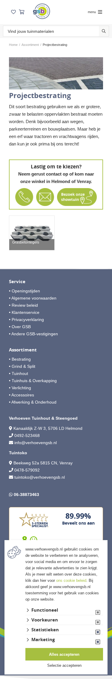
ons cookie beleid (71, 580)
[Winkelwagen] (21, 12)
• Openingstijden (24, 291)
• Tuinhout (18, 373)
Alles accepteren (64, 654)
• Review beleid (23, 305)
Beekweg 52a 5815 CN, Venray (42, 463)
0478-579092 (27, 470)
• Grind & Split (22, 366)
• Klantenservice (24, 312)
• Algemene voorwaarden (32, 298)
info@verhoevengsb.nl (35, 442)
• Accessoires (21, 395)
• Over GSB (20, 326)
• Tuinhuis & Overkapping (33, 380)
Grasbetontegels (25, 242)
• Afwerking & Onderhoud (32, 402)
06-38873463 (26, 494)
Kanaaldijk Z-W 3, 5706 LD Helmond (47, 428)
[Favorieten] (13, 12)
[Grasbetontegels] (31, 233)
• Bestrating (20, 359)
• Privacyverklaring (26, 319)
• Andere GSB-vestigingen (33, 333)
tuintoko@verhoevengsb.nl (39, 477)
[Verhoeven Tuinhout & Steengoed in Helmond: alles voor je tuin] (41, 11)
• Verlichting (20, 387)
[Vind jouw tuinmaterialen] (104, 31)
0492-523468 (27, 435)
